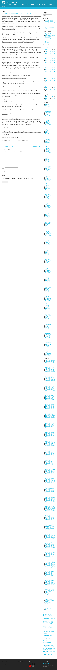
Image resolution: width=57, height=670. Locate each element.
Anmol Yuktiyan (47, 616)
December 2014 (48, 218)
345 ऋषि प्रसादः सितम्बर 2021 (50, 582)
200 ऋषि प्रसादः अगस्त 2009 (49, 427)
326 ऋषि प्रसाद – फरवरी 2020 (50, 566)
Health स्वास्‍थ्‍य (47, 595)
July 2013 (46, 237)
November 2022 (48, 112)
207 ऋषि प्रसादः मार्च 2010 (49, 435)
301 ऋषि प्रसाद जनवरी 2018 (49, 538)
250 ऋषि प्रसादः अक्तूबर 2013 (50, 481)
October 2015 (47, 207)
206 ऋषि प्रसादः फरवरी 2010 (49, 434)
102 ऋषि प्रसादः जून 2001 (49, 398)
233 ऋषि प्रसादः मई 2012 (49, 463)
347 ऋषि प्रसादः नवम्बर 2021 (49, 584)
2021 (46, 53)
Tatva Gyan (47, 651)
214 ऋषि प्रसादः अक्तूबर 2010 (50, 443)
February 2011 (47, 268)
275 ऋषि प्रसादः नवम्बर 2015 (49, 509)
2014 (46, 69)
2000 (46, 89)
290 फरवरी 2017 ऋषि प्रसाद (49, 526)
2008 (46, 82)
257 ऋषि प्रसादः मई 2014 (49, 489)
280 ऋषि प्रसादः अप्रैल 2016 (49, 515)
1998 (46, 94)
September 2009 (48, 287)
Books (32, 4)
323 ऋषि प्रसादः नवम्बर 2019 (49, 563)
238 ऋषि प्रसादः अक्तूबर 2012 (50, 469)
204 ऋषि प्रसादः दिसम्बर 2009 (50, 432)
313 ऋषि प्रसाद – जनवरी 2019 (50, 552)
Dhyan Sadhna (45, 622)
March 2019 (47, 161)
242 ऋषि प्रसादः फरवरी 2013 (49, 473)
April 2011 (47, 265)
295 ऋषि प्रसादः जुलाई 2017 (49, 532)
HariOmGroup (46, 663)
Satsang (46, 597)
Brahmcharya (46, 621)
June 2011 (47, 263)
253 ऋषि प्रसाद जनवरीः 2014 (49, 484)
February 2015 (47, 216)
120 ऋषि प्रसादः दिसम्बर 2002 (50, 417)
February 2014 (47, 230)
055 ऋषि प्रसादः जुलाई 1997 (49, 369)
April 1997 (47, 348)
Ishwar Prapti (48, 626)
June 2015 (47, 212)
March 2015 (47, 215)
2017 (46, 62)
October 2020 (47, 140)
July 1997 (46, 346)
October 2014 (47, 221)
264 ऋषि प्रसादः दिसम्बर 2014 (50, 497)
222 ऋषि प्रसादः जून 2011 (49, 452)
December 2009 (48, 283)
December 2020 (48, 138)
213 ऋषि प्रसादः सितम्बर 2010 (50, 442)
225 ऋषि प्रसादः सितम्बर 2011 (50, 455)
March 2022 (47, 121)
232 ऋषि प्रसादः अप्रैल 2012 (49, 462)
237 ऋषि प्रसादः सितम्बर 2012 (50, 468)
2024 (46, 47)
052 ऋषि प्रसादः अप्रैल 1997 (49, 367)
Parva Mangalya (51, 630)
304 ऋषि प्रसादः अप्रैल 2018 (49, 542)
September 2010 (48, 273)
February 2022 (47, 122)
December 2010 (48, 270)
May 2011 (47, 264)
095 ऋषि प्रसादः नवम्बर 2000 (49, 391)
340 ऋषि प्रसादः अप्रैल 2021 (49, 576)
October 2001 (47, 314)
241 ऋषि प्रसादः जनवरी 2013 (49, 472)
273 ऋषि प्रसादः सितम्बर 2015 (50, 507)
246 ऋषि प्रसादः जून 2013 (49, 477)
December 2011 (48, 258)
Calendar (50, 4)
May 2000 (47, 328)
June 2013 (47, 239)
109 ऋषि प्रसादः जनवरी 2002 (49, 405)
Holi (44, 626)
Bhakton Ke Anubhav (50, 620)
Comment (4, 164)
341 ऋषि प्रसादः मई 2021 (49, 578)
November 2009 (48, 285)
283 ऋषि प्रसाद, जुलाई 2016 (49, 518)
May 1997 (47, 347)
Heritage (44, 4)
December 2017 (48, 178)
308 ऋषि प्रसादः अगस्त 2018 (49, 546)
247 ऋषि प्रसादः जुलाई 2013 (49, 478)
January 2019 (47, 163)
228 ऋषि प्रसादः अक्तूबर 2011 (50, 458)
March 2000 (47, 331)
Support (11, 663)
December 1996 (48, 353)
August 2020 (47, 142)
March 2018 (47, 175)
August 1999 (47, 337)
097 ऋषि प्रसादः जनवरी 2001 (49, 393)
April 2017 (47, 187)
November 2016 (48, 193)
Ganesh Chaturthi (48, 593)
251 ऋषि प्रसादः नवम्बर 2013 (49, 482)
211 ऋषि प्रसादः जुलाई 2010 (49, 440)
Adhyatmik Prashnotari (47, 614)
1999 (46, 91)
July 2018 (46, 170)
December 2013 (48, 232)
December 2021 (48, 124)
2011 (46, 76)
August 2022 (47, 115)
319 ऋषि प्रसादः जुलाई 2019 (49, 558)
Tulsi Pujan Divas (29, 13)
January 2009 (47, 296)
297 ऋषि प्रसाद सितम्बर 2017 (49, 534)
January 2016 (47, 204)
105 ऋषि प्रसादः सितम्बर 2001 (50, 400)
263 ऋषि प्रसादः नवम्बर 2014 (49, 496)
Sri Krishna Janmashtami (49, 646)
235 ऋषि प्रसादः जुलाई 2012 (49, 465)
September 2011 (48, 260)
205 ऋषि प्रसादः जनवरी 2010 (49, 433)
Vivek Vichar (47, 655)
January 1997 (47, 352)
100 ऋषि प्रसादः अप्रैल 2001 (49, 396)
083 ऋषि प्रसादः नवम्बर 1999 (49, 381)
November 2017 (48, 179)
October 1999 (47, 335)
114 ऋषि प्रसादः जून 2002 (49, 410)
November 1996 (48, 354)
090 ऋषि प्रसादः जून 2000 (49, 388)
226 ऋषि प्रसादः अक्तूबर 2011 (50, 456)
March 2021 (47, 134)
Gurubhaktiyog (47, 594)
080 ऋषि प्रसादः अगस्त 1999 (49, 378)
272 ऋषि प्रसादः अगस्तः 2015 (50, 506)
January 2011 (47, 269)
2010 (46, 78)
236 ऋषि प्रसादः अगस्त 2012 (49, 467)
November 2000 (48, 324)
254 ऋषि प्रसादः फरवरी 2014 (49, 486)
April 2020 (47, 147)
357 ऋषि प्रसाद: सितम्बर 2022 (50, 590)
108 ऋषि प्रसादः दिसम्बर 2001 (50, 404)
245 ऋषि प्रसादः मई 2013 (49, 475)
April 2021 (47, 133)
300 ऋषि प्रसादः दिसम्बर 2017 (50, 537)
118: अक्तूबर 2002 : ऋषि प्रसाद (50, 415)
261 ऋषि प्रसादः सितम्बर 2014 (50, 493)
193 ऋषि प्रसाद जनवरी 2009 (49, 419)
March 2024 (47, 106)
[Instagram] (34, 664)
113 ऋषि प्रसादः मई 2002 (49, 409)
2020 (46, 56)
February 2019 (47, 162)
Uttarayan (47, 652)
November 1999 (48, 334)
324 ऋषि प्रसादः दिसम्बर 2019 (50, 564)
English (46, 592)
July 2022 (46, 116)
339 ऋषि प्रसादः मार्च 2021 (49, 575)
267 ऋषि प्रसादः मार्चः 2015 (49, 500)
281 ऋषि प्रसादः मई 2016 (49, 516)
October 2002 (47, 300)
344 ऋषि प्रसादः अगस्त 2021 (49, 581)
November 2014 (48, 220)
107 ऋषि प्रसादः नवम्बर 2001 (49, 403)
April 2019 (47, 160)
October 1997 (47, 343)
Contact (8, 663)
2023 (46, 49)
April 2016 (47, 200)
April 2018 (47, 174)
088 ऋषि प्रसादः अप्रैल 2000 (49, 386)
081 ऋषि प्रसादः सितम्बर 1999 (50, 379)
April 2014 (47, 227)
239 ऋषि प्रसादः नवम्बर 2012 (49, 470)
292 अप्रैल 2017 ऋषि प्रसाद (49, 528)
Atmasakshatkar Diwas (47, 617)
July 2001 (46, 316)
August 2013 (47, 236)
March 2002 (47, 308)
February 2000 (47, 332)
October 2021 (47, 126)
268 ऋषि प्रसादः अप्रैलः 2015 (50, 501)
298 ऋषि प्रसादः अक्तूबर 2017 (50, 535)
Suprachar (49, 648)
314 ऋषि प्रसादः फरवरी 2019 (49, 553)
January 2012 (47, 257)
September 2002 (48, 301)
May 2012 (47, 252)
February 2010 (47, 281)
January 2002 (47, 310)
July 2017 (46, 184)
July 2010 (46, 276)
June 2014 (47, 225)
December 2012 (48, 244)
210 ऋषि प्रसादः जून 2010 (49, 438)
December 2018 (48, 165)
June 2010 (47, 277)
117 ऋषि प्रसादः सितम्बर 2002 (50, 414)
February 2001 (47, 322)
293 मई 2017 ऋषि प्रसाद (49, 529)
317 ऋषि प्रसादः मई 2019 (49, 556)
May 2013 (47, 240)
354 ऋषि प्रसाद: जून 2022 (49, 589)
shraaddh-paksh (50, 642)
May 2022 (47, 119)
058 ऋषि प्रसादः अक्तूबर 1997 (50, 372)
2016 (46, 64)
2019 (46, 58)
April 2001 (47, 319)
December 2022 (48, 111)
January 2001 (47, 323)
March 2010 (47, 280)
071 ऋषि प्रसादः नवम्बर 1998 (49, 373)
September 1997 (48, 344)
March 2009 (47, 294)
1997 (46, 96)
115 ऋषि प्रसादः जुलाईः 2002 (49, 412)
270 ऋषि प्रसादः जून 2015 (49, 504)
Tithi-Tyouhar (47, 603)
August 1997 (47, 345)
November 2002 (48, 299)
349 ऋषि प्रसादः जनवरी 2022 (49, 586)
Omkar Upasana (45, 630)
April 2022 (47, 120)
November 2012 (48, 245)
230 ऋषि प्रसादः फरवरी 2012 (49, 460)
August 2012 (47, 249)
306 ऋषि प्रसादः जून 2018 (49, 544)
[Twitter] (32, 664)
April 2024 (47, 105)
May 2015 (47, 213)
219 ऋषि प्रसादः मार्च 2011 (49, 449)
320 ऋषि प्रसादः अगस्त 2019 (49, 560)
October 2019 (47, 153)
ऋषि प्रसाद (47, 606)
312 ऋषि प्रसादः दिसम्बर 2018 (50, 551)
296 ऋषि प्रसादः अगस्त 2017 (49, 533)
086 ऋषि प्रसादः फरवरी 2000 (49, 384)
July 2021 (46, 130)
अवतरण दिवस (47, 604)
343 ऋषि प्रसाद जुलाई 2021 (49, 580)
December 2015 (48, 205)
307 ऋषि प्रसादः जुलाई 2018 (49, 545)
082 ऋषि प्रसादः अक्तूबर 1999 (50, 380)
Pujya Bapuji (16, 4)
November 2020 (48, 139)
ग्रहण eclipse (47, 607)
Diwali (52, 622)
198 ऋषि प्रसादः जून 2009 (49, 425)
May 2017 (47, 186)
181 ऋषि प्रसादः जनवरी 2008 (49, 418)
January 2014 (47, 231)
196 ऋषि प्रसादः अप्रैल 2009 (49, 423)
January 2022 (47, 123)
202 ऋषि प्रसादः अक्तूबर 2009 (50, 430)
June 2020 (47, 144)
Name (3, 168)
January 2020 (47, 150)
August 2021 (47, 129)
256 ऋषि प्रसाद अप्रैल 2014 (49, 488)
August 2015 (47, 209)
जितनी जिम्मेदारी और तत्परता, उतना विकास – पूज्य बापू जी (49, 21)
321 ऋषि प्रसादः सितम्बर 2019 (50, 561)
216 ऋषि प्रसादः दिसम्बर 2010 (50, 445)
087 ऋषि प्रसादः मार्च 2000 (49, 385)
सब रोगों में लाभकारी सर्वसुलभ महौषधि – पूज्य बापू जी (49, 34)
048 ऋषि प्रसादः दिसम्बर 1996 (50, 362)
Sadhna (38, 4)
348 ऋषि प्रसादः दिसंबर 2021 (49, 585)
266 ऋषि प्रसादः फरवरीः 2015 (50, 499)
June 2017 (47, 185)
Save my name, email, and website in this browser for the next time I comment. (18, 178)
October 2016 (47, 194)
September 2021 (48, 128)
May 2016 (47, 199)
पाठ (45, 609)
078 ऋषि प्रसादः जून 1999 (49, 376)
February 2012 (47, 255)
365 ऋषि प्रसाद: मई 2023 (49, 591)
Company (4, 663)
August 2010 (47, 274)
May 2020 (47, 146)
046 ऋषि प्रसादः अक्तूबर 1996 (50, 360)
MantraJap (50, 627)
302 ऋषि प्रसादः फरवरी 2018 (49, 539)
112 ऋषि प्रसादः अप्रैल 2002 (49, 408)
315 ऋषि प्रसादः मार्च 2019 (49, 554)
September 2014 (48, 222)
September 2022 (48, 114)
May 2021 (47, 132)
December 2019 (48, 151)
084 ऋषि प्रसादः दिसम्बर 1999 (50, 382)
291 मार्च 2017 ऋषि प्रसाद (49, 527)
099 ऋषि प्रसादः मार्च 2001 (49, 395)
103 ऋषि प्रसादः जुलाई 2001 (49, 399)
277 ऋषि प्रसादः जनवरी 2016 (49, 511)
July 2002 (46, 304)
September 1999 (48, 336)
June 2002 (47, 305)
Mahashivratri (45, 627)
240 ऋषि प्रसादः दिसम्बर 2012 (50, 471)
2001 (46, 87)
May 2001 (47, 318)
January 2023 (47, 110)
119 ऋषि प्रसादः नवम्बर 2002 (49, 416)
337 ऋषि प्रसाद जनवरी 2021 (49, 573)
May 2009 (47, 291)
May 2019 (47, 159)
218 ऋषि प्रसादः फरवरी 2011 (49, 447)
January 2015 (47, 217)
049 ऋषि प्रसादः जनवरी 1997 (49, 363)
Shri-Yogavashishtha (47, 644)
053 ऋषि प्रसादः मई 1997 (49, 368)
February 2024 (47, 107)
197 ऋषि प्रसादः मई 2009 (49, 424)
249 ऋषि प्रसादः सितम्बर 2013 (50, 480)
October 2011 (47, 259)
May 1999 (47, 341)
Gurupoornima (51, 625)
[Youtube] (31, 665)
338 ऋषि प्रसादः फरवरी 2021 (49, 574)
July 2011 (46, 262)
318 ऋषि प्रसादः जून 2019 (49, 557)
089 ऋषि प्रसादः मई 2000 (49, 387)
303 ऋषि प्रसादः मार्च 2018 (49, 541)
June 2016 (47, 198)
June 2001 (47, 317)
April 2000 (47, 329)
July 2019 (46, 157)
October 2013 (47, 234)
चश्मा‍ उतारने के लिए (48, 608)
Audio (22, 4)
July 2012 (46, 250)
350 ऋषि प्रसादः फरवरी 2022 (49, 588)
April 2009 (47, 292)
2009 (46, 80)
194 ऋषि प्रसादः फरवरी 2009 (49, 421)
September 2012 (48, 248)
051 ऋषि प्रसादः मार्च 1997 (49, 366)
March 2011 (47, 267)
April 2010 (47, 279)
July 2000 (46, 326)
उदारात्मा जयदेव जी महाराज (36, 146)
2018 (46, 60)
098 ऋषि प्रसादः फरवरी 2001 (49, 394)
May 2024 (47, 104)
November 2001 (48, 313)
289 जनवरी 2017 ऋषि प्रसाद (49, 525)
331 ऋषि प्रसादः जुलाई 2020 (49, 571)
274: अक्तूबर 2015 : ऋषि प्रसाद (50, 508)
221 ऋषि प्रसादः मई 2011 (49, 451)
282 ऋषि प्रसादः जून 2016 (49, 517)
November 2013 (48, 233)
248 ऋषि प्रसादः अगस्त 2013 (49, 479)
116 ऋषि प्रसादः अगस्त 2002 (49, 413)
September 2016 (48, 195)
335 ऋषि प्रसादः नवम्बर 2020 (49, 572)
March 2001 (47, 320)
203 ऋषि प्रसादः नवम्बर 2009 (49, 431)
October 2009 (47, 286)
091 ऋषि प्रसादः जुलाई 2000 (49, 389)
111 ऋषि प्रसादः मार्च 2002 (49, 407)
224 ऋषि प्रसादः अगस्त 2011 (49, 454)
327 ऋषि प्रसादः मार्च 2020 (49, 567)
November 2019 (48, 152)
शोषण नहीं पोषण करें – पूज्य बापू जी (50, 26)
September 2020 (48, 141)
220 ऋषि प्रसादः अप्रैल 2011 (49, 450)
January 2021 (47, 137)
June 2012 (47, 251)
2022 (46, 51)
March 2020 (47, 148)
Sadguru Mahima (47, 633)
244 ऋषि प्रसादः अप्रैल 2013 (49, 474)
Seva (49, 637)
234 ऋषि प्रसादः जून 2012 (49, 464)
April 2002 (47, 307)
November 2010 (48, 271)
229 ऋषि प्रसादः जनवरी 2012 (49, 459)
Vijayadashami (51, 652)
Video (27, 4)
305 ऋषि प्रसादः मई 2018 (49, 543)
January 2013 (47, 243)
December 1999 (48, 333)
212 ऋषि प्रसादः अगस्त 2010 (49, 441)
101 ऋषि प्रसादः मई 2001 (49, 397)
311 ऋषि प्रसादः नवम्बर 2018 (49, 549)
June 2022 (47, 118)
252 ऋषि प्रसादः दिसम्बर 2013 (50, 483)
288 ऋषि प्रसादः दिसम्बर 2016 (50, 524)
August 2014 (47, 223)
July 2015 (46, 211)
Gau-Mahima (50, 623)
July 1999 (46, 338)
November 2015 (48, 206)
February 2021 (47, 135)
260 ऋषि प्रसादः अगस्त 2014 (49, 492)
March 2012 (47, 254)
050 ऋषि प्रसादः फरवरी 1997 (49, 364)
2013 (46, 71)
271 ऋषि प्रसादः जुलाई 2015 (49, 505)
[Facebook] (30, 664)
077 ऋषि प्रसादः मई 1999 (49, 375)
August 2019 (47, 156)
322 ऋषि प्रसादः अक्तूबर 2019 (50, 562)
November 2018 (48, 166)
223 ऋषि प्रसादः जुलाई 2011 (49, 453)
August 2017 (47, 183)
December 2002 (48, 298)
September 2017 (48, 181)
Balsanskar (47, 618)
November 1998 (48, 342)
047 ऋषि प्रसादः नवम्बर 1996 (49, 361)
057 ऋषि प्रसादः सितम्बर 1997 (50, 371)
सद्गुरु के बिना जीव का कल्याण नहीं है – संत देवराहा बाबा (50, 36)
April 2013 (47, 241)
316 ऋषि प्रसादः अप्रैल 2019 (49, 555)
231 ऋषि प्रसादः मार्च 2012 (49, 461)
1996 (46, 98)
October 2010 (47, 272)
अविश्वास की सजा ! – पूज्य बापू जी (50, 22)
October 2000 (47, 325)
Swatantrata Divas (48, 602)
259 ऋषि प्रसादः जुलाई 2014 (49, 491)
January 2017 (47, 190)
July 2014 (46, 224)
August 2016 (47, 196)
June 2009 (47, 290)
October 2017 (47, 180)
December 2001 (48, 311)
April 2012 (47, 253)
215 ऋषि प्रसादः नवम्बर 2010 (49, 444)
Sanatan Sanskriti (46, 635)
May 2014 (47, 226)
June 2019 (47, 158)
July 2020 (46, 143)
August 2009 (47, 288)
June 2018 (47, 171)
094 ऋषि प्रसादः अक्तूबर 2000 (50, 390)
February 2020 (47, 149)
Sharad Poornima (48, 599)
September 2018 (48, 168)
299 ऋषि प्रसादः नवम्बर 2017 (49, 536)
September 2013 (48, 235)
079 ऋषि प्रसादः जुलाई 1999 (49, 377)
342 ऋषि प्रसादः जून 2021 (49, 579)
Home (10, 4)
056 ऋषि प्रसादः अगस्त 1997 (13, 13)
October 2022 (47, 113)
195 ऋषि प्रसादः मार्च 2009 (49, 422)
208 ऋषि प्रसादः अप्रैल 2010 (49, 436)
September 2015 (48, 208)
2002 (46, 85)
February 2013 (47, 242)
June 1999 (47, 339)
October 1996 (47, 355)
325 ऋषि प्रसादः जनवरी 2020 (49, 565)
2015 (46, 67)
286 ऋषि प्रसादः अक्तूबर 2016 (50, 521)
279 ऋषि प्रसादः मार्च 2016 (49, 514)
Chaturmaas (51, 621)
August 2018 (47, 169)
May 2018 (47, 172)
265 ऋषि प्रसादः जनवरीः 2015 (50, 498)
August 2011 (47, 261)
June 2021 (47, 131)
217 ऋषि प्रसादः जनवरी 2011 (49, 446)
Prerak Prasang (48, 632)
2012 (46, 73)
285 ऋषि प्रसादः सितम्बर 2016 (50, 520)
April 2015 (47, 214)
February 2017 (47, 189)
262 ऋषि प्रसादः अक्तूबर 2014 (50, 495)
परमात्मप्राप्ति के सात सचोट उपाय (8, 146)
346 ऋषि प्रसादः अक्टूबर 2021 (50, 583)
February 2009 (47, 295)
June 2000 (47, 327)
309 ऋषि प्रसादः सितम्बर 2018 (50, 547)
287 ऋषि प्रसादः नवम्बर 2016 (49, 523)
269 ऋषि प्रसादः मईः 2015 (49, 502)
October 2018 (47, 167)
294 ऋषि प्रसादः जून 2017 (49, 530)
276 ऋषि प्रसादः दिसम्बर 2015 (50, 510)
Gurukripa (36, 13)
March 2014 (47, 228)
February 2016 (47, 203)
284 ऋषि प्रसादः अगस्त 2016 (49, 519)
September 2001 (48, 315)
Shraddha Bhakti (46, 644)
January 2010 (47, 282)
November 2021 (48, 125)
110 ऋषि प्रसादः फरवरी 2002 (49, 406)
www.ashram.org (19, 663)
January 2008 (47, 297)
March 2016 (47, 202)
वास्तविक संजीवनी (47, 37)
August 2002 (47, 302)
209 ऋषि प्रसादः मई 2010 (49, 437)
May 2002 (47, 306)
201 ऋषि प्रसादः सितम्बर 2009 (50, 428)
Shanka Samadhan (48, 598)
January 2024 (47, 109)
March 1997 (47, 350)
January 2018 (47, 177)
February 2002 (47, 309)
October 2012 (47, 246)
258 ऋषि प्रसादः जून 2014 (49, 490)
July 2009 (46, 289)
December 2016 (48, 192)
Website (3, 175)
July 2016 (46, 197)
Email (3, 171)
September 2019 (48, 155)
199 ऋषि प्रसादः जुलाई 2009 (49, 426)
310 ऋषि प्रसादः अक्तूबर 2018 (50, 548)
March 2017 (47, 188)
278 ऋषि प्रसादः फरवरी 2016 (49, 512)
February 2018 (47, 176)
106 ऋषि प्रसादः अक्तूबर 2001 (50, 401)
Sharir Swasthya (22, 13)
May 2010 (47, 278)
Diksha (49, 622)
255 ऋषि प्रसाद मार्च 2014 (49, 487)
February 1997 (47, 351)
